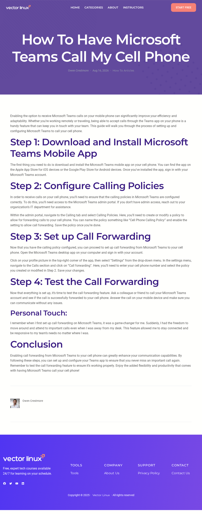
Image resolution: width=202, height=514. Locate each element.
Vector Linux (101, 495)
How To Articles (123, 70)
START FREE (183, 7)
